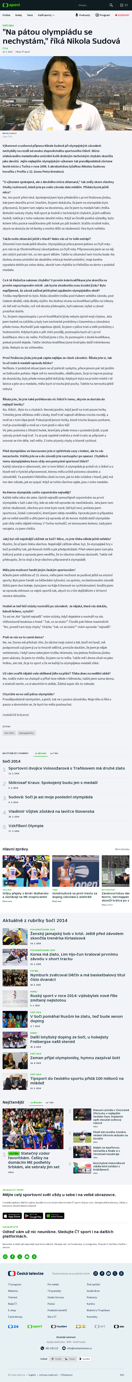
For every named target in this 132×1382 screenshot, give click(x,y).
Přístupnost (66, 1374)
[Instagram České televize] (95, 1273)
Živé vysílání (93, 1284)
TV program (14, 1284)
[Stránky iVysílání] (59, 1327)
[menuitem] (6, 15)
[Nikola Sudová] (66, 93)
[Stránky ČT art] (100, 1327)
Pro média (53, 1284)
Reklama (13, 1290)
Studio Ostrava (55, 1297)
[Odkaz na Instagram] (5, 1256)
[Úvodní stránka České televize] (26, 1273)
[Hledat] (111, 5)
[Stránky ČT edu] (119, 1327)
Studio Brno (93, 1290)
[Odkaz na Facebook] (12, 1256)
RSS (122, 1374)
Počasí (51, 1303)
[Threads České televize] (121, 1273)
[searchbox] (92, 5)
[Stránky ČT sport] (35, 1327)
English (32, 1374)
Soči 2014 (8, 25)
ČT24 (5, 48)
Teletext (13, 1297)
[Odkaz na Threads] (34, 1256)
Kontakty (92, 1316)
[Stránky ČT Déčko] (80, 1327)
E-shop (12, 1310)
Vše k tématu (122, 849)
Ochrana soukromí (48, 1374)
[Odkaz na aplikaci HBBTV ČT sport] (54, 1216)
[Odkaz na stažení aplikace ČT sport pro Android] (33, 1216)
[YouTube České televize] (108, 1273)
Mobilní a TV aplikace (98, 1310)
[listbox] (70, 1359)
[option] (56, 1359)
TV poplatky (54, 1290)
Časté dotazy (15, 1316)
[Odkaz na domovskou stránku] (16, 5)
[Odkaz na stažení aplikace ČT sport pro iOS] (12, 1216)
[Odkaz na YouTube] (27, 1256)
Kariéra (91, 1303)
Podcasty (92, 1297)
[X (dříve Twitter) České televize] (115, 1273)
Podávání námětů (57, 1310)
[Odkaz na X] (19, 1256)
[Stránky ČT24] (13, 1327)
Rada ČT (12, 1303)
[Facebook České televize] (102, 1273)
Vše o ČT (52, 1316)
